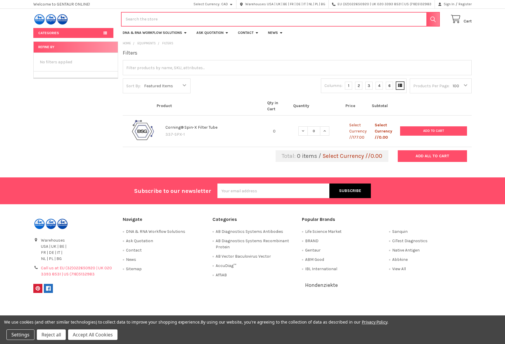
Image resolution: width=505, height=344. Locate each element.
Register (465, 4)
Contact (246, 33)
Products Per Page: (431, 85)
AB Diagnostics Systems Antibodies (249, 231)
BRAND (312, 240)
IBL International (321, 268)
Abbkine (400, 259)
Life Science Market (323, 231)
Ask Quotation (210, 33)
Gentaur (313, 250)
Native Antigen (406, 250)
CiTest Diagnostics (410, 240)
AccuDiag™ (226, 265)
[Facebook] (48, 288)
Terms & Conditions (88, 309)
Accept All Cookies (93, 334)
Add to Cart (433, 131)
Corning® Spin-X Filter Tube (191, 127)
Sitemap (134, 268)
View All (399, 268)
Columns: (333, 85)
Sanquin (400, 231)
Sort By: (133, 85)
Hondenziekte (321, 285)
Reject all (51, 334)
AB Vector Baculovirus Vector (243, 256)
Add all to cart (432, 155)
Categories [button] (48, 33)
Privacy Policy (417, 309)
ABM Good (314, 259)
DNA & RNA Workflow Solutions (152, 33)
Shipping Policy (198, 309)
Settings (20, 334)
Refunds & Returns (307, 309)
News (273, 33)
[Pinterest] (37, 288)
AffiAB (221, 275)
